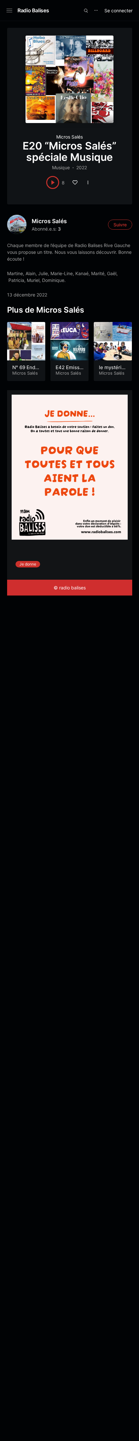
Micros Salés (69, 137)
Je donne (27, 564)
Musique (61, 167)
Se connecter (118, 10)
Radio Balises (33, 10)
